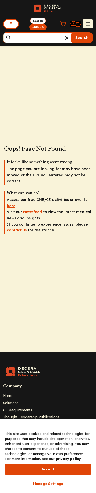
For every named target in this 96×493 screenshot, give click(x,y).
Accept (48, 469)
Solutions (10, 403)
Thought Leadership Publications (31, 417)
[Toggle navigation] (88, 23)
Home (8, 395)
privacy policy (68, 459)
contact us (17, 230)
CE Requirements (17, 410)
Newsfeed (32, 212)
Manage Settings (48, 483)
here (11, 206)
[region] (48, 456)
